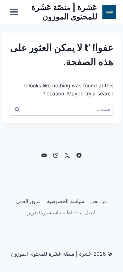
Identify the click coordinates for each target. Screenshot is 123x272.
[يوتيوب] (44, 155)
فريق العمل (28, 201)
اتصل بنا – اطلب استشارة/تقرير (61, 213)
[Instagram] (55, 155)
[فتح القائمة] (14, 12)
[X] (67, 155)
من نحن (98, 201)
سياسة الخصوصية (65, 201)
